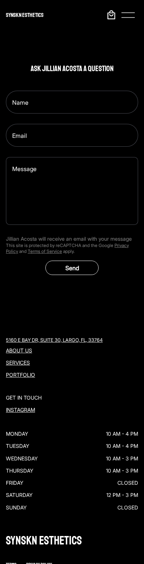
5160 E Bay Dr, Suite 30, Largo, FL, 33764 (54, 340)
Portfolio (20, 375)
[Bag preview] (111, 15)
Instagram (20, 410)
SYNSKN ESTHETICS (25, 15)
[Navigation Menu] (128, 15)
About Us (19, 350)
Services (18, 362)
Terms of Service (45, 251)
